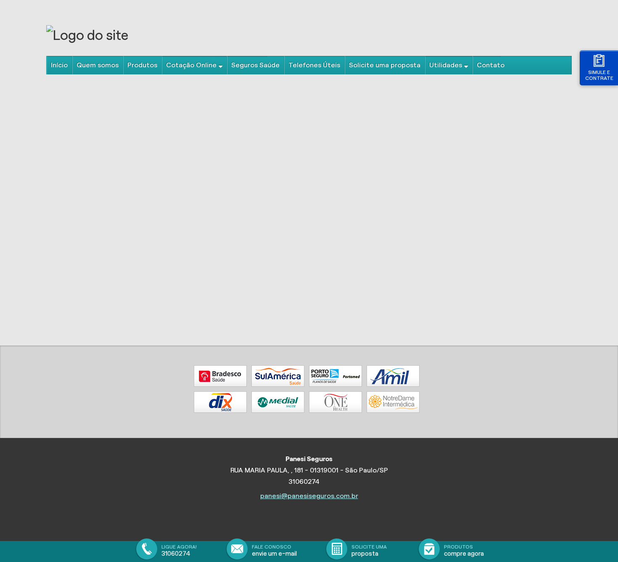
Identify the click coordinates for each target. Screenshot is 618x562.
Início (59, 65)
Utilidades (445, 65)
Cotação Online (191, 65)
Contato (490, 65)
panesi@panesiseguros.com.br (309, 495)
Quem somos (98, 65)
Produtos (142, 65)
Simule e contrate (599, 75)
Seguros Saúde (255, 65)
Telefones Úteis (314, 65)
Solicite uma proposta (384, 65)
